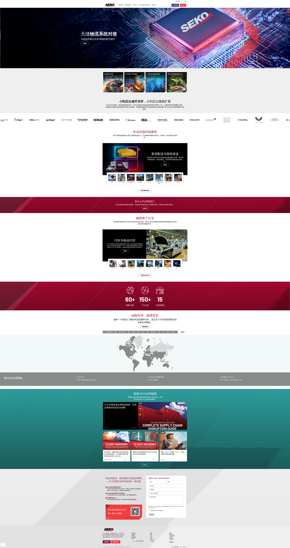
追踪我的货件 (172, 535)
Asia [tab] (163, 332)
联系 (170, 533)
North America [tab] (109, 332)
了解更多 (84, 46)
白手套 (151, 539)
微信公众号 (115, 541)
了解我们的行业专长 (145, 275)
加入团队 (171, 537)
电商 (151, 538)
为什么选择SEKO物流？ (144, 5)
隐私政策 (116, 546)
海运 (151, 535)
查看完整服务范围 (145, 190)
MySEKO (184, 546)
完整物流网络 (145, 326)
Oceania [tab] (173, 332)
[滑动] (142, 66)
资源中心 (154, 5)
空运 (151, 534)
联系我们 (145, 208)
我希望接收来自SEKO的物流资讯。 (157, 510)
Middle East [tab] (153, 332)
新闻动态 (133, 538)
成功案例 (133, 535)
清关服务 (152, 540)
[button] (288, 11)
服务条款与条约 (121, 546)
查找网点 (171, 542)
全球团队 (133, 534)
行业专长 (135, 5)
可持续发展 (133, 537)
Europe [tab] (133, 332)
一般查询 (171, 539)
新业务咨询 (171, 534)
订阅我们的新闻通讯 (139, 541)
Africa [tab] (142, 332)
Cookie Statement (128, 546)
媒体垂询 (171, 538)
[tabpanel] (145, 379)
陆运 (151, 537)
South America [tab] (122, 332)
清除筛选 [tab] (182, 332)
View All (145, 464)
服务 (151, 533)
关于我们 (133, 533)
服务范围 (121, 5)
